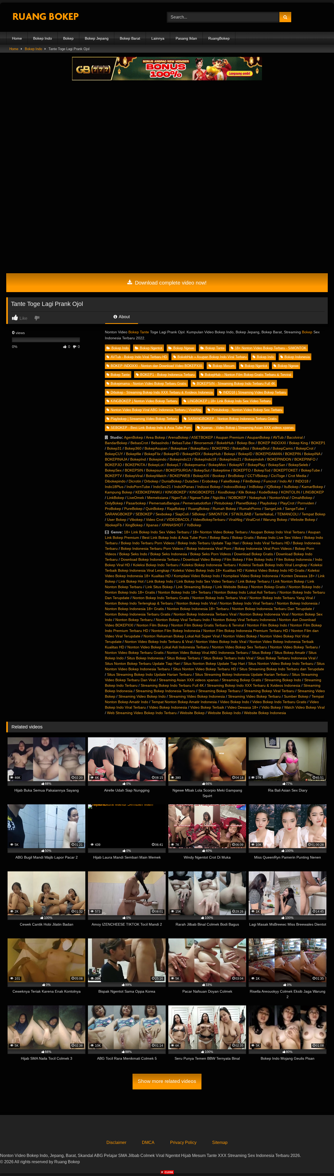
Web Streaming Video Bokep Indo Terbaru (142, 713)
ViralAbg (235, 519)
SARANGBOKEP (118, 514)
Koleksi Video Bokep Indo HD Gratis (275, 570)
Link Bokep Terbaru (254, 581)
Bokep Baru (219, 537)
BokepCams (283, 448)
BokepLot (156, 465)
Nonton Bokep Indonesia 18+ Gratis (134, 609)
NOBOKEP (237, 498)
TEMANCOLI (288, 514)
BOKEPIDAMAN (268, 454)
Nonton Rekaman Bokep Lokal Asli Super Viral (182, 636)
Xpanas (152, 525)
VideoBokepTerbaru (209, 519)
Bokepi (229, 454)
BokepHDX (191, 454)
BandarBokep (116, 443)
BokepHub (212, 454)
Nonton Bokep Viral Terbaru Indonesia (244, 620)
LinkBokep (115, 498)
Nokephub (257, 498)
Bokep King (298, 443)
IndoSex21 (162, 487)
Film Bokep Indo (259, 559)
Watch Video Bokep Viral (304, 707)
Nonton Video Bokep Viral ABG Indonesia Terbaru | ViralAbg (156, 410)
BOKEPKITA (135, 465)
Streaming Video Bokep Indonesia (197, 696)
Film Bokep (233, 559)
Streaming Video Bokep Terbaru (254, 696)
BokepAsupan (156, 448)
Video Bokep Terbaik (207, 707)
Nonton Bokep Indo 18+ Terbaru (184, 592)
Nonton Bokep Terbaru (134, 620)
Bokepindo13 (180, 459)
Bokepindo (157, 459)
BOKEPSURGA (178, 470)
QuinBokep (155, 508)
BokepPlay (256, 465)
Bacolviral (295, 437)
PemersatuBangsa (164, 503)
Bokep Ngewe (183, 348)
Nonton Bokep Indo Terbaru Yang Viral (281, 598)
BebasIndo (160, 443)
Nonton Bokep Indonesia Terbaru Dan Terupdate (272, 609)
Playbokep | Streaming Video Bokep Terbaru (144, 419)
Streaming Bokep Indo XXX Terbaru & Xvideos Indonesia (253, 685)
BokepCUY (114, 454)
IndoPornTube (138, 487)
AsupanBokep (258, 437)
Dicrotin (135, 481)
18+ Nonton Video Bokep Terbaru (220, 532)
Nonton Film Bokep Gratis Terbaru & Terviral (207, 625)
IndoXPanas (184, 487)
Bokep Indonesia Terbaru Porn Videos (152, 548)
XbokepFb (113, 525)
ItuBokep (291, 487)
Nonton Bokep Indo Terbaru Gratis (161, 598)
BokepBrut (261, 448)
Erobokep (210, 481)
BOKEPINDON (279, 459)
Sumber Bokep (296, 696)
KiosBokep (226, 492)
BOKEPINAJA (116, 459)
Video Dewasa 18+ (242, 707)
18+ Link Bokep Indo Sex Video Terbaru (156, 532)
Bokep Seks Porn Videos (210, 554)
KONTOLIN (290, 492)
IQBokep (273, 487)
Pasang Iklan (186, 38)
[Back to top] (318, 1160)
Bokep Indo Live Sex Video (279, 537)
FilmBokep (251, 481)
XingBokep (134, 525)
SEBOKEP (143, 514)
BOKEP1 (318, 443)
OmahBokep (302, 498)
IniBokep (256, 487)
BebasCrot (139, 443)
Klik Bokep (247, 492)
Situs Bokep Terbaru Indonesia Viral (286, 658)
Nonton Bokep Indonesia (297, 603)
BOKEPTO (242, 470)
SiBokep (198, 514)
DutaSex (192, 481)
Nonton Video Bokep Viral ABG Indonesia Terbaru (207, 652)
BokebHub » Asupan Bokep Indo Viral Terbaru (212, 357)
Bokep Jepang (97, 38)
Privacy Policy (183, 1142)
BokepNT (236, 465)
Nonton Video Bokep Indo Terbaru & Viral (159, 642)
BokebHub (225, 443)
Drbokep (151, 481)
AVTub (278, 437)
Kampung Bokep (118, 492)
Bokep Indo (42, 38)
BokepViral (134, 476)
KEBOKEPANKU (148, 492)
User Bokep (116, 519)
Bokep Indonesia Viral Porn (209, 548)
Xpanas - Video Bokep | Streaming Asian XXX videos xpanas (247, 428)
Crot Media (297, 476)
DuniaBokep (172, 481)
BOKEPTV (113, 476)
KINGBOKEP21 (202, 492)
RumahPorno (250, 508)
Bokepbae (179, 448)
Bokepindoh (254, 459)
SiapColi (182, 514)
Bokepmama (194, 465)
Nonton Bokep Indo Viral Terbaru (247, 603)
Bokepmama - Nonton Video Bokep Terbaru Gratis (148, 383)
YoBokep (194, 525)
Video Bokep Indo (234, 702)
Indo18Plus (114, 487)
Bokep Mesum (224, 366)
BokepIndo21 (230, 459)
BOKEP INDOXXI (272, 443)
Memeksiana (157, 498)
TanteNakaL (264, 514)
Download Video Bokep (202, 559)
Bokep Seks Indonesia (168, 554)
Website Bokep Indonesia (265, 713)
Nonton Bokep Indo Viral (196, 603)
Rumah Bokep (224, 508)
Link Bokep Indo (160, 581)
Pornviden (305, 503)
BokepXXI (201, 476)
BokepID (245, 454)
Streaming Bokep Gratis (241, 680)
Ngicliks (219, 498)
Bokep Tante (138, 332)
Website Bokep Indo (224, 713)
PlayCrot (287, 503)
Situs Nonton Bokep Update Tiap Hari (214, 663)
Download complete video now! (170, 283)
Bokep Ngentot (151, 348)
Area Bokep (155, 437)
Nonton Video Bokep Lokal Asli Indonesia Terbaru (168, 647)
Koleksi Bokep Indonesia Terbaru (209, 565)
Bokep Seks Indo (133, 554)
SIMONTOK (218, 514)
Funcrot (270, 481)
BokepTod (262, 470)
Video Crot (154, 519)
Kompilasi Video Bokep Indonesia (250, 576)
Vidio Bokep (271, 707)
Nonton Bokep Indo (304, 587)
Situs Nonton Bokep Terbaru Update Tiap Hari (142, 663)
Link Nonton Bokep (288, 581)
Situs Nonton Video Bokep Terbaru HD (204, 669)
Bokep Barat (130, 38)
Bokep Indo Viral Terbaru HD (266, 543)
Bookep (218, 476)
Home (17, 38)
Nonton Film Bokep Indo (267, 625)
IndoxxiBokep (235, 487)
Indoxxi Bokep (208, 487)
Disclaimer (116, 1142)
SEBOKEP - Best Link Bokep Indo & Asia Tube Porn (151, 428)
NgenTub (179, 498)
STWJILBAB (241, 514)
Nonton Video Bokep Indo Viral (221, 642)
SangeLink (273, 508)
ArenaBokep (178, 437)
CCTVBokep (257, 476)
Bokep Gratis (243, 537)
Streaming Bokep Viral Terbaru (269, 691)
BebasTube (181, 443)
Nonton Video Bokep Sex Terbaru (239, 647)
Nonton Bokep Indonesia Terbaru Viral (205, 614)
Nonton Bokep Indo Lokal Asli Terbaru (245, 592)
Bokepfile (133, 454)
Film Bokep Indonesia (294, 559)
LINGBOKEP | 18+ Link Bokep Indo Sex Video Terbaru (229, 401)
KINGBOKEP (175, 492)
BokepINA (312, 454)
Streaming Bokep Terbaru (219, 691)
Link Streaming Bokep (194, 587)
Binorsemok (203, 443)
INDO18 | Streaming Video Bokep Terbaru (254, 392)
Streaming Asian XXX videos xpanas (189, 680)
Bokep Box (246, 443)
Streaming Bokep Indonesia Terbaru (165, 691)
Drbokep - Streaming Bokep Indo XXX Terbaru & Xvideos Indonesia (162, 392)
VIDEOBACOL (178, 519)
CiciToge (278, 476)
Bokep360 (133, 448)
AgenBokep (133, 437)
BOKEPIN (293, 454)
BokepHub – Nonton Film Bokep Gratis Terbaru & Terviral (248, 375)
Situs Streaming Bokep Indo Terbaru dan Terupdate (281, 669)
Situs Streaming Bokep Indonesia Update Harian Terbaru (242, 674)
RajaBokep (176, 508)
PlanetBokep (246, 503)
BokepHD (171, 454)
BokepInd (138, 459)
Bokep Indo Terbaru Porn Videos (148, 543)
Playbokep (268, 503)
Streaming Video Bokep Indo (142, 696)
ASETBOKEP (202, 437)
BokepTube (310, 470)
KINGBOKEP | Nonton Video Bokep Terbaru (144, 401)
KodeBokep (268, 492)
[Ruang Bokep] (45, 17)
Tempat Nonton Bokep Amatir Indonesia (184, 702)
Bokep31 (114, 448)
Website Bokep (302, 519)
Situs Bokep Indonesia (145, 658)
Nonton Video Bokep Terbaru (294, 647)
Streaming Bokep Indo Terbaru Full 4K (172, 685)
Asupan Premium (230, 437)
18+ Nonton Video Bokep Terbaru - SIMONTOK (270, 348)
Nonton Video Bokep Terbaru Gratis (134, 652)
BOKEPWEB (180, 476)
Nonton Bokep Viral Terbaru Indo (183, 620)
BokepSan (276, 465)
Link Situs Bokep (159, 587)
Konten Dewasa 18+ (298, 576)
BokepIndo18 (205, 459)
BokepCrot (304, 448)
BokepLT (174, 465)
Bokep (68, 38)
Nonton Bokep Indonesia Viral (264, 614)
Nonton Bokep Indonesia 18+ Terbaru (198, 609)
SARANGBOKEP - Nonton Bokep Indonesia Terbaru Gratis (232, 419)
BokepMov (217, 465)
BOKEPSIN (134, 470)
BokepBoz (240, 448)
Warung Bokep (275, 519)
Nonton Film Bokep (152, 625)
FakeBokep (230, 481)
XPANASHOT (172, 525)
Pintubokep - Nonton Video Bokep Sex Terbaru (247, 410)
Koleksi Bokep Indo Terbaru (155, 565)
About (124, 317)
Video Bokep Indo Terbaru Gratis (279, 702)
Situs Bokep (261, 652)
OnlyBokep (114, 503)
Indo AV (285, 481)
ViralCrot (253, 519)
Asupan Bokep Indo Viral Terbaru (277, 532)
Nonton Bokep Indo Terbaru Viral (219, 598)
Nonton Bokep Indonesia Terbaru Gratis (137, 614)
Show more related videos (167, 1081)
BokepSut (202, 470)
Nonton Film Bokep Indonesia (175, 631)
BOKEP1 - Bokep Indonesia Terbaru (167, 375)
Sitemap (220, 1142)
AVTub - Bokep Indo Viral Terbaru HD (139, 357)
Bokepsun (154, 470)
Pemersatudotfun (197, 503)
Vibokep (136, 519)
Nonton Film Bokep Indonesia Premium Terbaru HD (245, 631)
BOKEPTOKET (285, 470)
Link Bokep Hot (131, 581)
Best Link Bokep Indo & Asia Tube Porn (174, 537)
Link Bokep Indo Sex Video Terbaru (205, 581)
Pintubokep (223, 503)
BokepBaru (199, 448)
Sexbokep (164, 514)
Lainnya (157, 38)
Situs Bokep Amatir (289, 652)
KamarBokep (312, 487)
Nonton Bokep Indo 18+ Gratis (130, 592)
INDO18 (301, 481)
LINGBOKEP (313, 492)
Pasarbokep (136, 503)
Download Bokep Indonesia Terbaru (150, 559)
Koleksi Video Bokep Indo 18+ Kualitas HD (207, 570)
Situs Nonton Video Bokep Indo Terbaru (280, 663)
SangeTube (294, 508)
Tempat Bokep (313, 514)
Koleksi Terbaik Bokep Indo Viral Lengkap (273, 565)
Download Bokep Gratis (253, 554)
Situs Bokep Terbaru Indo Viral (228, 658)
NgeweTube (200, 498)
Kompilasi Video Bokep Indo (197, 576)
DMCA (148, 1142)
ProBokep (113, 508)
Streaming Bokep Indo (282, 680)
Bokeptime (221, 470)
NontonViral (279, 498)
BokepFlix (152, 454)
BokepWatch (156, 476)
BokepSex (113, 470)
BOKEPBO (220, 448)
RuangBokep (219, 38)
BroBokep (236, 476)
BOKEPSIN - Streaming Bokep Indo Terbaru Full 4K (236, 383)
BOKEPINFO (304, 459)
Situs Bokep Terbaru (183, 658)
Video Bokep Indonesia (168, 707)
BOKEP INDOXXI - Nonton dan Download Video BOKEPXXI (156, 366)
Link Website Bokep (231, 587)
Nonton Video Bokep (240, 636)
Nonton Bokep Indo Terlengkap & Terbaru (139, 603)
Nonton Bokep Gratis (268, 587)
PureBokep (133, 508)
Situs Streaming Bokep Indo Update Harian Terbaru (149, 674)
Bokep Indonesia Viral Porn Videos (263, 548)
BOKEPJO (113, 465)
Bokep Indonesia (297, 357)
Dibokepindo (115, 481)
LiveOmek (135, 498)
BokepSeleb (298, 465)
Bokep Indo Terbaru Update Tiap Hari (208, 543)
